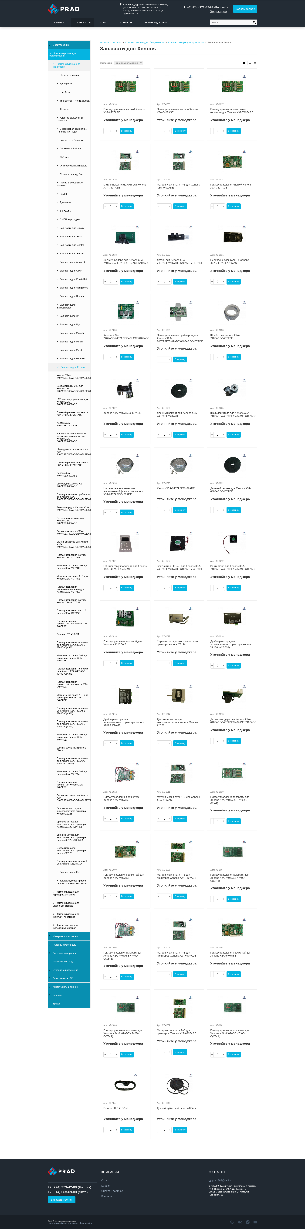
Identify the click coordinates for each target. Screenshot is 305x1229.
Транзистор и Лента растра (74, 100)
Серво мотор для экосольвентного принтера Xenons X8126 (71, 851)
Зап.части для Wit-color (72, 358)
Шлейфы (64, 92)
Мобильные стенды (63, 961)
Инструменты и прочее (65, 987)
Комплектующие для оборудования (62, 54)
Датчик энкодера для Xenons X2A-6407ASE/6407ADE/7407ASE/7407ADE (73, 798)
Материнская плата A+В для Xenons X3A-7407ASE (72, 577)
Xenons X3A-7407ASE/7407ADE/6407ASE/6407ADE (73, 376)
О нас (104, 22)
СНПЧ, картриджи (69, 219)
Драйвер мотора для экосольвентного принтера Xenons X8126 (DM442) (71, 824)
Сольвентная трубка (70, 174)
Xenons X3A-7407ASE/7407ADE (67, 424)
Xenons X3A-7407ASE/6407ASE (67, 474)
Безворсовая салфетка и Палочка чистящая (72, 130)
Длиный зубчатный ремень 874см (71, 749)
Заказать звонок (218, 11)
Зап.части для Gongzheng (73, 287)
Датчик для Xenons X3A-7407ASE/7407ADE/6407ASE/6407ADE (73, 532)
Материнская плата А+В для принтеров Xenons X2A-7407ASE (72, 737)
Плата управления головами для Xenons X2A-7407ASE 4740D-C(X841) (72, 711)
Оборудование (60, 45)
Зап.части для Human (71, 296)
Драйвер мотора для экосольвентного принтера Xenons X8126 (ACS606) (71, 837)
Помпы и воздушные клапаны (70, 184)
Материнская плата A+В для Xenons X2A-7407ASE (72, 772)
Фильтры (64, 109)
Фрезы (56, 1003)
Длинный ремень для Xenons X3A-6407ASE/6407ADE (72, 413)
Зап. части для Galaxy (71, 228)
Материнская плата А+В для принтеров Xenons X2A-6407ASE (72, 658)
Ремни (63, 194)
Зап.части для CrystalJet (73, 279)
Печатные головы (69, 75)
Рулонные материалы (64, 945)
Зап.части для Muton (71, 341)
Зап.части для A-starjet (72, 262)
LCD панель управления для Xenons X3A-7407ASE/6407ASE (72, 402)
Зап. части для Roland (71, 253)
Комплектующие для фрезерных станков (66, 893)
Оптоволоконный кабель (73, 165)
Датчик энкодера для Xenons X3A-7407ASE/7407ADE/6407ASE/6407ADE (73, 544)
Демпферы (65, 83)
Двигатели (65, 202)
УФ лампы (65, 211)
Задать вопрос (245, 9)
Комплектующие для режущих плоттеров (66, 915)
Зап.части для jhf (68, 316)
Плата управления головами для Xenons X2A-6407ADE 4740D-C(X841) (72, 671)
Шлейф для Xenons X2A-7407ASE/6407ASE (70, 484)
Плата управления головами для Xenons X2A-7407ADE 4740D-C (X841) (72, 761)
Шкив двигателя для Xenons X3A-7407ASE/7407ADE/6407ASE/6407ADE (73, 452)
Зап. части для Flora (70, 236)
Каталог (82, 22)
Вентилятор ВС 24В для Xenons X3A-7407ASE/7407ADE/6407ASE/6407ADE (73, 388)
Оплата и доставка (156, 22)
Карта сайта (86, 1223)
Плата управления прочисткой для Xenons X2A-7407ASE (72, 624)
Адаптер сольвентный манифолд (70, 119)
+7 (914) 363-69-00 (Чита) (68, 1192)
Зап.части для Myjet (70, 350)
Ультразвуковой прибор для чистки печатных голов (72, 882)
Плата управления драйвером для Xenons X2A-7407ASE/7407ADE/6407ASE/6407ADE (73, 497)
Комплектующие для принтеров (66, 65)
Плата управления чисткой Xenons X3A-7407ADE (71, 556)
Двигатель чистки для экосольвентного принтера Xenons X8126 (71, 811)
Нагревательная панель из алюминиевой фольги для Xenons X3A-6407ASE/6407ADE (71, 437)
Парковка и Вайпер (70, 148)
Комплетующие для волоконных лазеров (65, 926)
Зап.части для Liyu (69, 324)
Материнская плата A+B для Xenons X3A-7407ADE (72, 566)
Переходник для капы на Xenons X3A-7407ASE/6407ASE (70, 521)
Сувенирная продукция (65, 970)
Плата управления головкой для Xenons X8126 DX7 (72, 862)
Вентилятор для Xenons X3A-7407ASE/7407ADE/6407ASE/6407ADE (73, 508)
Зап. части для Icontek (71, 245)
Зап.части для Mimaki (71, 333)
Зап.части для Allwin (70, 270)
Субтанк (64, 157)
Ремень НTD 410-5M (68, 634)
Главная (59, 22)
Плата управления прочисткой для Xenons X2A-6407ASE (72, 684)
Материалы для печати (65, 936)
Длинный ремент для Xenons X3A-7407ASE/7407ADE (72, 463)
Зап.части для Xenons (72, 367)
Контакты (126, 22)
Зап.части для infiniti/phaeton (66, 306)
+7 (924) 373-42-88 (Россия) (206, 7)
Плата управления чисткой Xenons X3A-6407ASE (71, 601)
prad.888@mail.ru (222, 1180)
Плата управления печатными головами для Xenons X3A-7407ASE (70, 589)
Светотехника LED (62, 978)
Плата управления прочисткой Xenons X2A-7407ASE (70, 785)
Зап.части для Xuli (69, 872)
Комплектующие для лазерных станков (66, 904)
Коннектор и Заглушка (71, 140)
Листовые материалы (64, 953)
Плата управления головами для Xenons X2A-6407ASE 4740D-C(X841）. (72, 645)
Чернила (57, 995)
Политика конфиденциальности (63, 1223)
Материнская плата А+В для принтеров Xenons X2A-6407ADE (72, 698)
